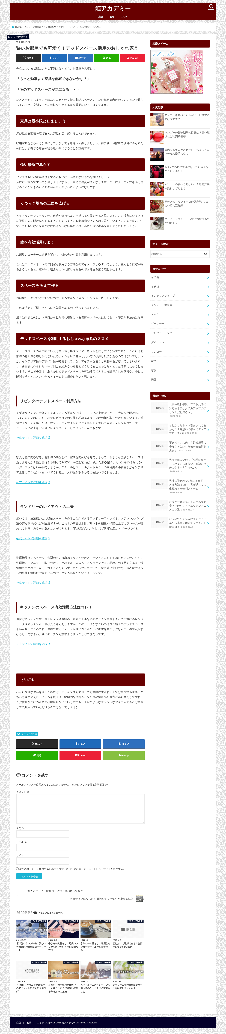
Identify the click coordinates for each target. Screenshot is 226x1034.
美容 (153, 379)
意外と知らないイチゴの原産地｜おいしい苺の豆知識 (187, 203)
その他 (155, 277)
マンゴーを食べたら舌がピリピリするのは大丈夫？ (187, 117)
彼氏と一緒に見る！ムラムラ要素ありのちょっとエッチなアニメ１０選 (187, 505)
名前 (20, 828)
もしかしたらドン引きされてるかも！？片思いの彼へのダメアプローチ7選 (187, 429)
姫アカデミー (113, 8)
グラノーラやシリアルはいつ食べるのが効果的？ (187, 221)
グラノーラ (157, 323)
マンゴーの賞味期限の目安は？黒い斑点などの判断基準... (187, 134)
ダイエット (157, 342)
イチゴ (155, 286)
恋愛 (101, 16)
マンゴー (156, 351)
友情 (112, 16)
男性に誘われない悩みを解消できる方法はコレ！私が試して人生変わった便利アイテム (187, 486)
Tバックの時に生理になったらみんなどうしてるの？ (187, 169)
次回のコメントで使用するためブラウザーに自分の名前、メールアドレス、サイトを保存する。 (72, 868)
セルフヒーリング (161, 333)
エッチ (124, 16)
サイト (20, 855)
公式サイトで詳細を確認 (31, 437)
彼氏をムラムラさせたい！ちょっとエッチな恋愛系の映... (187, 151)
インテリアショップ (163, 295)
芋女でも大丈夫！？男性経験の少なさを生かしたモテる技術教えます (187, 446)
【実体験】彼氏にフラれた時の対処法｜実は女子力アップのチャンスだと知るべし (187, 410)
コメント (22, 792)
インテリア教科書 (28, 734)
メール (21, 841)
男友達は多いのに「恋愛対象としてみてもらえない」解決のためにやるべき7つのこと (187, 465)
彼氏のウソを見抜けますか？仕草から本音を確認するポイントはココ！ (187, 523)
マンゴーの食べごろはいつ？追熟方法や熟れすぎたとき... (187, 186)
